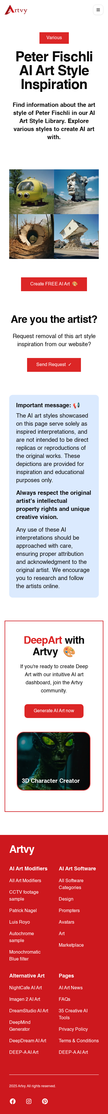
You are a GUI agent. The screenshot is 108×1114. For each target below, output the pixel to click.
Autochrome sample (21, 937)
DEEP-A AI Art (23, 1052)
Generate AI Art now (54, 711)
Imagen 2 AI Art (24, 999)
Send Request (54, 365)
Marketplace (71, 945)
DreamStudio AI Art (28, 1011)
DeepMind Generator (20, 1026)
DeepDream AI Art (27, 1041)
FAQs (64, 999)
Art (62, 934)
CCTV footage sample (24, 896)
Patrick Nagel (23, 911)
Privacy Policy (73, 1029)
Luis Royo (19, 922)
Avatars (66, 922)
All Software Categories (71, 884)
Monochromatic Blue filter (25, 956)
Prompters (69, 911)
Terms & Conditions (79, 1041)
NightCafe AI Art (25, 988)
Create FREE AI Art (54, 284)
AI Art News (71, 988)
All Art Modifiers (25, 881)
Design (66, 899)
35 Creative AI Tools (73, 1014)
